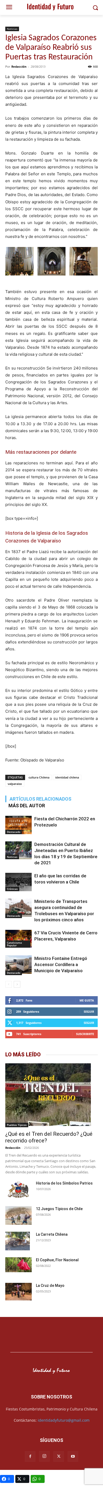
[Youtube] (73, 1456)
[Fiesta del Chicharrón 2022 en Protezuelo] (18, 825)
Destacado (13, 832)
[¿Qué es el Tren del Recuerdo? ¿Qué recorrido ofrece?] (51, 1095)
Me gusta (86, 1000)
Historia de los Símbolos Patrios (64, 1183)
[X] (58, 1456)
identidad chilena (67, 777)
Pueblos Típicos (17, 1125)
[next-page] (17, 984)
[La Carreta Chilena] (17, 1241)
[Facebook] (30, 1456)
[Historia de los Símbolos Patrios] (18, 1190)
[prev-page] (8, 984)
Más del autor (26, 805)
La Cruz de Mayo (50, 1285)
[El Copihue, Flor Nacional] (18, 1264)
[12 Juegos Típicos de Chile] (18, 1216)
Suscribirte (85, 1034)
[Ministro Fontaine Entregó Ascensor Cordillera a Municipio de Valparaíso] (18, 965)
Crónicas (12, 889)
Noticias (12, 29)
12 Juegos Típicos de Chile (59, 1209)
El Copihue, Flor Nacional (57, 1260)
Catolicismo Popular (14, 944)
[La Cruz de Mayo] (18, 1291)
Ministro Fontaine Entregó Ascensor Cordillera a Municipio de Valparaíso (60, 964)
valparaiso (15, 784)
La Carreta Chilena (52, 1234)
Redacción (18, 66)
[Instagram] (44, 1456)
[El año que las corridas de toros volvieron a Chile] (18, 882)
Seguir (89, 1011)
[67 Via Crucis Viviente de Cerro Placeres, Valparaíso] (18, 939)
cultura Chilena (39, 777)
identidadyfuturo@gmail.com (64, 1420)
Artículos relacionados (40, 799)
